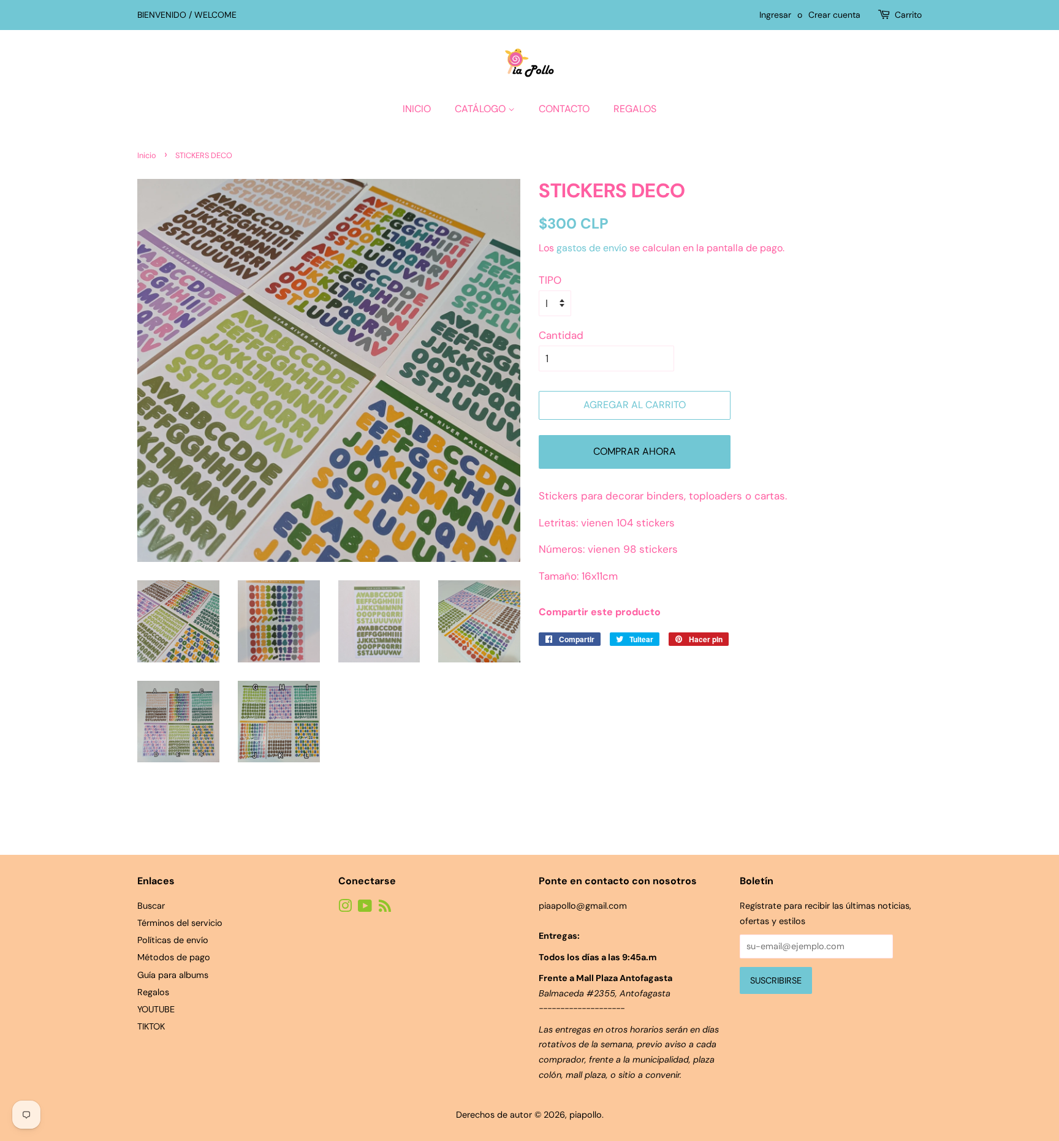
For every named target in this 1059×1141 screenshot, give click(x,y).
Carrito (908, 14)
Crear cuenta (834, 14)
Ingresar (775, 14)
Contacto (564, 108)
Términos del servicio (179, 922)
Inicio (417, 108)
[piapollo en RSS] (385, 908)
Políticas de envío (172, 940)
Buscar (151, 905)
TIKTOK (151, 1026)
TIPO (550, 280)
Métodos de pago (173, 957)
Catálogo (481, 108)
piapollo (585, 1114)
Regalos (634, 108)
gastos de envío (591, 247)
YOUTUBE (156, 1009)
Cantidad (561, 335)
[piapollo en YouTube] (365, 908)
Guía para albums (172, 974)
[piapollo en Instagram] (345, 908)
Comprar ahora (634, 451)
